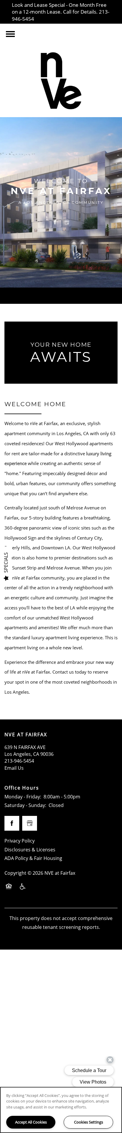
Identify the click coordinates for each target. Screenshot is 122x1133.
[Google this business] (66, 222)
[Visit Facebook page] (55, 222)
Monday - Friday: (22, 796)
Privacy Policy (19, 840)
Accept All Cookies (31, 1122)
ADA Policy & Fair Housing (33, 858)
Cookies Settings (88, 1122)
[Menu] (10, 34)
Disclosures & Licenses (29, 849)
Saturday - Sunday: (25, 805)
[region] (61, 1110)
